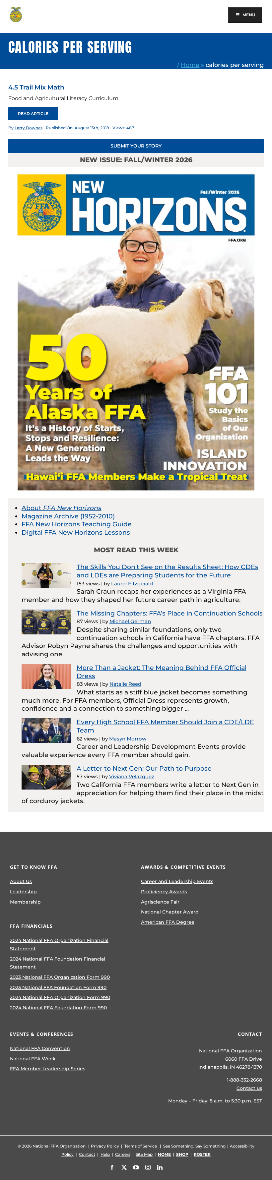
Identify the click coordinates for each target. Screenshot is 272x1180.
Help (105, 1154)
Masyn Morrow (127, 739)
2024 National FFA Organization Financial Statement (59, 944)
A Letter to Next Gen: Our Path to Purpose (144, 768)
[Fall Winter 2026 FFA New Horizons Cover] (136, 170)
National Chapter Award (170, 912)
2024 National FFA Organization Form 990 (60, 997)
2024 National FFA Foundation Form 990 (58, 1008)
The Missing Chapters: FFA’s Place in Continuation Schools (170, 613)
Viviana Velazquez (131, 776)
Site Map (144, 1154)
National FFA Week (33, 1059)
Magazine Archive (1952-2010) (68, 516)
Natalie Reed (125, 684)
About (62, 508)
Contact (87, 1154)
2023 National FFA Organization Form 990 (60, 977)
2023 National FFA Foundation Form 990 (58, 987)
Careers (122, 1154)
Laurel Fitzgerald (132, 583)
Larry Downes (28, 127)
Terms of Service (140, 1146)
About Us (21, 881)
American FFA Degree (167, 922)
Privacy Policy (105, 1146)
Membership (25, 902)
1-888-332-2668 (244, 1080)
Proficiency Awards (164, 892)
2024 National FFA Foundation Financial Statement (57, 963)
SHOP (182, 1154)
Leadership (23, 892)
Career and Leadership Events (177, 881)
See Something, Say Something (194, 1146)
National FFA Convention (40, 1048)
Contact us (249, 1088)
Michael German (130, 621)
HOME (164, 1154)
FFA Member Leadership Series (47, 1069)
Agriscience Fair (160, 902)
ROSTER (202, 1154)
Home (190, 64)
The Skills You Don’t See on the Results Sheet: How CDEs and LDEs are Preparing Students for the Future (167, 571)
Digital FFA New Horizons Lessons (76, 532)
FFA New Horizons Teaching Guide (77, 524)
